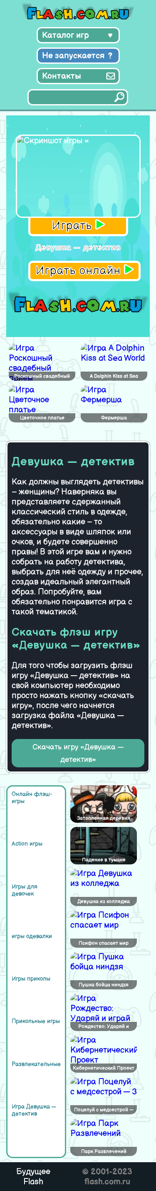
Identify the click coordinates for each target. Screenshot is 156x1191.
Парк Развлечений (103, 1152)
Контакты (61, 76)
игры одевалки (32, 936)
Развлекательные (36, 1064)
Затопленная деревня (103, 818)
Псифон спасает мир (104, 943)
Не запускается (73, 56)
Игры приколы (31, 978)
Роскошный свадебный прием (42, 377)
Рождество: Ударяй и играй (103, 1027)
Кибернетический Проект (103, 1068)
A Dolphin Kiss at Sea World (114, 377)
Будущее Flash (33, 1177)
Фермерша (114, 418)
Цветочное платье (42, 418)
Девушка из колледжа (103, 902)
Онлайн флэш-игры (32, 798)
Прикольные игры (36, 1021)
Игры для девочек (24, 890)
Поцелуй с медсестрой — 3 (104, 1110)
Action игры (27, 843)
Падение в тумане (104, 860)
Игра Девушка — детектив (34, 1110)
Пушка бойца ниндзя (104, 985)
